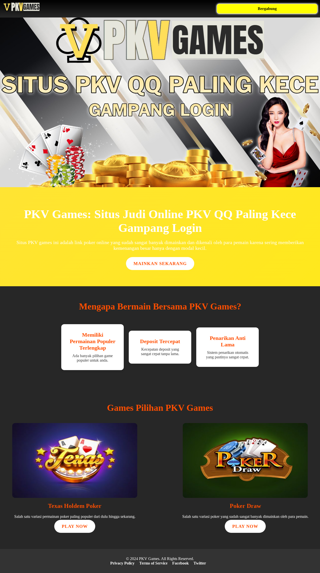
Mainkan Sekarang (160, 263)
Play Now (75, 526)
